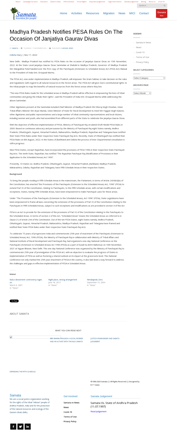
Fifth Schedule (68, 2)
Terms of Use (142, 57)
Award (18, 2)
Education (44, 2)
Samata (15, 48)
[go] (164, 5)
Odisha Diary (16, 54)
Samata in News (143, 42)
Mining (143, 2)
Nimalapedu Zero (95, 279)
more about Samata (19, 418)
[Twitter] (20, 427)
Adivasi (65, 48)
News (71, 48)
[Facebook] (13, 427)
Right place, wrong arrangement (62, 279)
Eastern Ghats (55, 2)
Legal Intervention (115, 2)
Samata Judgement (131, 2)
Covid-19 (161, 2)
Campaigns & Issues (30, 2)
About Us (152, 2)
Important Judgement (97, 2)
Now (161, 14)
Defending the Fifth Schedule (23, 371)
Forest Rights (81, 2)
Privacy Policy (142, 62)
